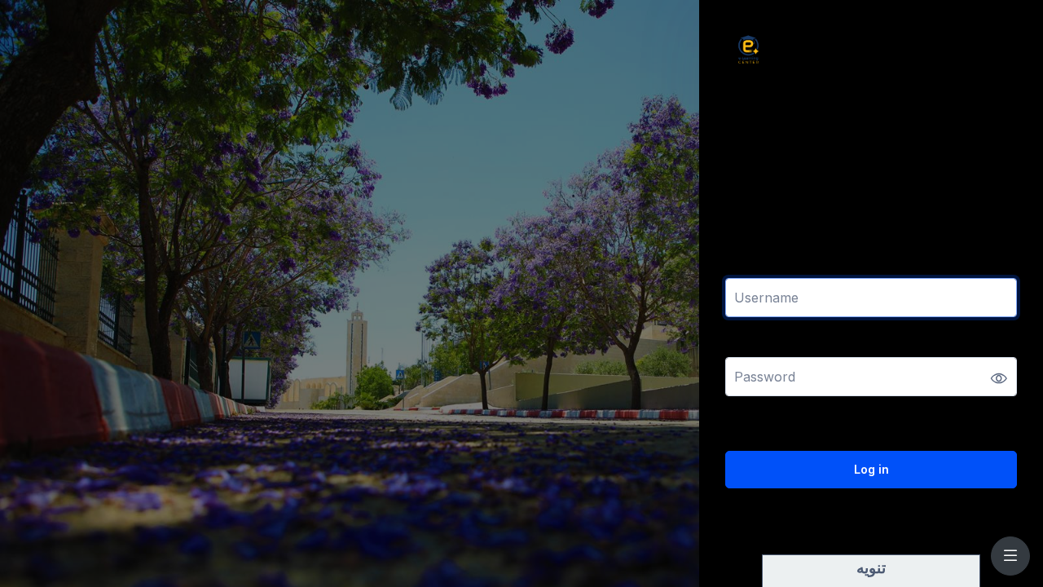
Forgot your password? (960, 423)
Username (754, 268)
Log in (871, 469)
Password (753, 347)
